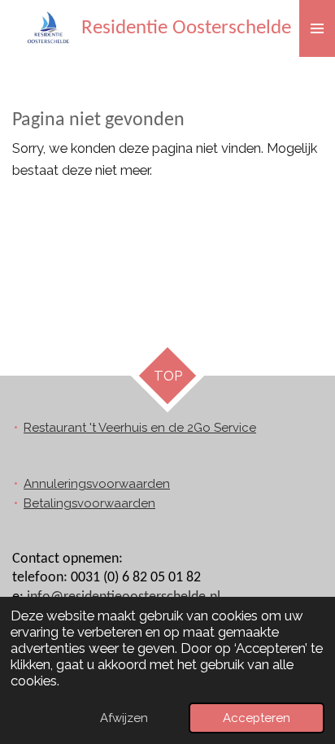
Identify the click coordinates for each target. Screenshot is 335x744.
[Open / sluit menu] (317, 28)
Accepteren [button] (256, 718)
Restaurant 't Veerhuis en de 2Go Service (140, 427)
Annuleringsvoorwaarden (97, 483)
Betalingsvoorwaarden (89, 503)
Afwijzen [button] (124, 718)
